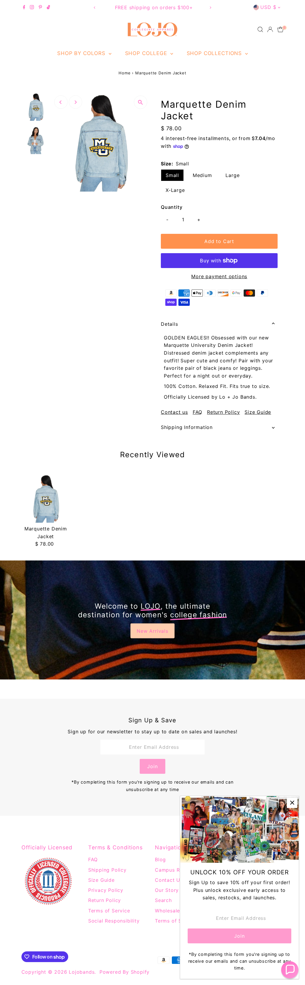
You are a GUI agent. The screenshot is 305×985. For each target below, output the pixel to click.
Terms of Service (109, 911)
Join (152, 766)
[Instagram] (31, 7)
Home (124, 73)
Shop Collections (215, 53)
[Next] (210, 7)
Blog (160, 859)
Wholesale (167, 911)
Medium (202, 175)
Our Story (167, 890)
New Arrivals (152, 631)
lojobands (81, 972)
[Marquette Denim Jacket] (45, 498)
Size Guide (258, 412)
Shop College (147, 53)
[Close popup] (292, 803)
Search (163, 900)
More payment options (219, 276)
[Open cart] (280, 29)
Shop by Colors (82, 53)
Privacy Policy (105, 890)
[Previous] (95, 7)
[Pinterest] (40, 7)
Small (172, 175)
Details (169, 324)
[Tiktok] (48, 7)
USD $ (268, 7)
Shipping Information (187, 427)
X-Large (175, 190)
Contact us (174, 412)
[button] (289, 969)
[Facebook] (24, 7)
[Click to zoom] (140, 102)
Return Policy (223, 412)
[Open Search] (260, 29)
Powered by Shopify (124, 972)
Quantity (171, 207)
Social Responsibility (114, 921)
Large (232, 175)
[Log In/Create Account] (270, 29)
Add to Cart (219, 241)
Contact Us (169, 880)
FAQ (197, 412)
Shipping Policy (107, 870)
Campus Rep (170, 870)
